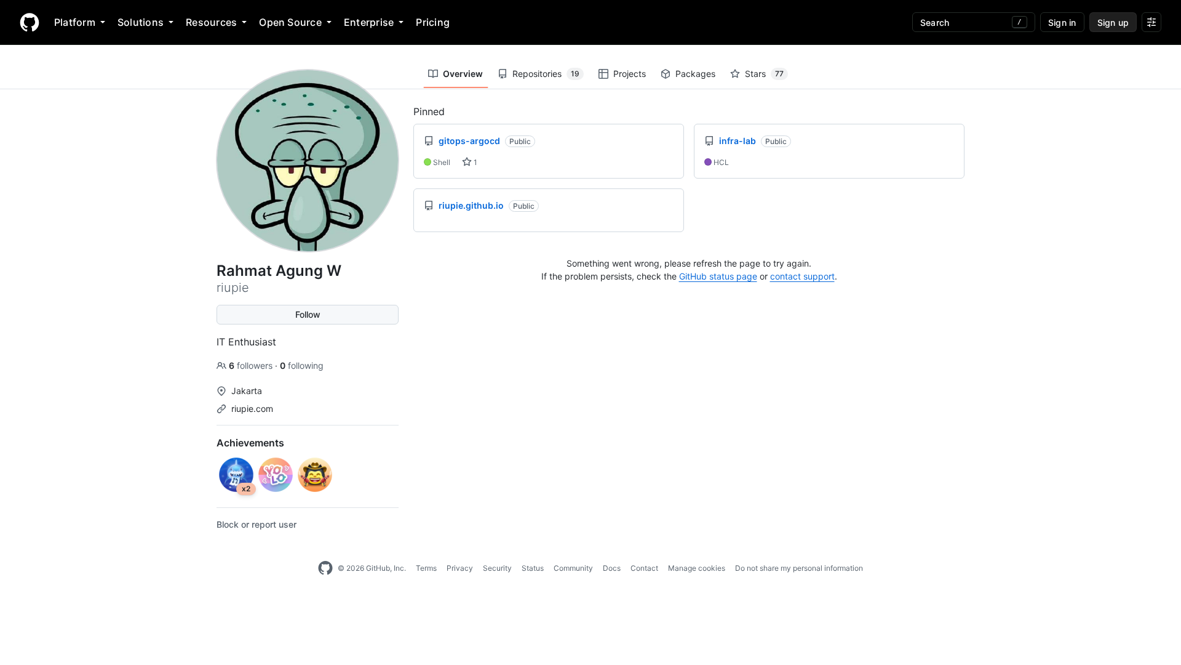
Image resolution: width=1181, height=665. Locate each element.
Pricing (433, 22)
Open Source (290, 22)
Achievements (250, 443)
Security (497, 568)
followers (252, 365)
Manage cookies (696, 568)
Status (533, 568)
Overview (463, 73)
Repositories (545, 73)
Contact (644, 568)
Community (573, 568)
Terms (426, 568)
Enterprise (369, 22)
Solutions (140, 22)
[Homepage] (29, 22)
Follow (307, 314)
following (302, 365)
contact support (802, 276)
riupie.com (252, 408)
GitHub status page (718, 276)
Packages (695, 73)
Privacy (460, 568)
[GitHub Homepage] (325, 568)
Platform (74, 22)
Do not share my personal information (799, 568)
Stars (764, 73)
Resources (211, 22)
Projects (629, 73)
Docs (612, 568)
